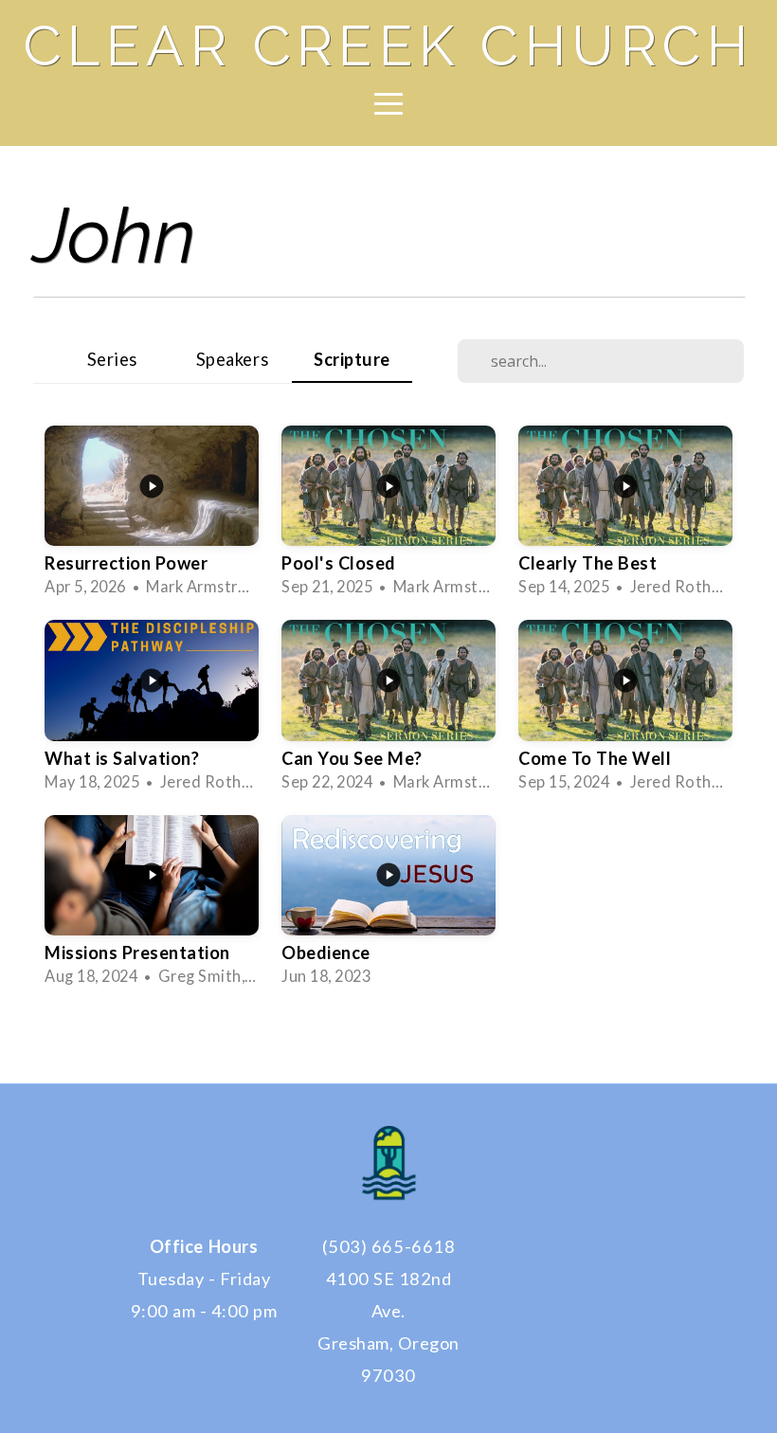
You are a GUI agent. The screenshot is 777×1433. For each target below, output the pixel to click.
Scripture (352, 359)
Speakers (232, 359)
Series (112, 359)
